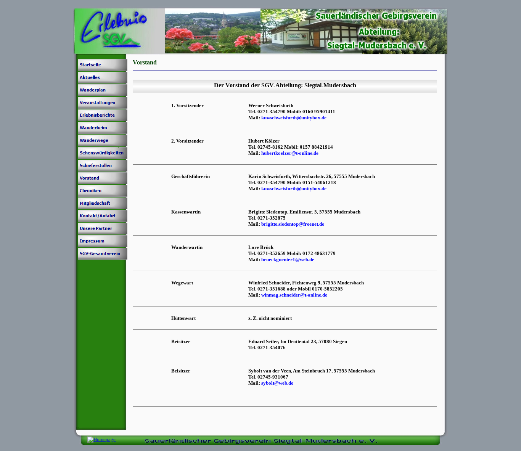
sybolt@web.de (277, 383)
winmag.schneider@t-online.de (294, 295)
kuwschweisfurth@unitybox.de (293, 117)
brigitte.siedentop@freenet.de (292, 224)
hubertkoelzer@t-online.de (289, 153)
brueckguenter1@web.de (287, 259)
